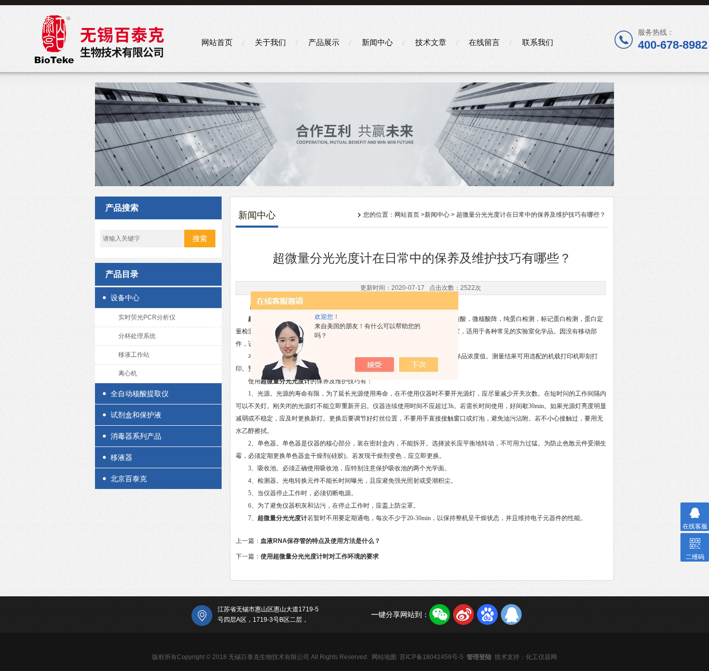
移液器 (121, 457)
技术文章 (430, 42)
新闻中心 (377, 42)
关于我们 (270, 42)
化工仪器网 (541, 657)
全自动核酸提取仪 (140, 393)
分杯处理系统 (137, 336)
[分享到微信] (439, 614)
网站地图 (384, 657)
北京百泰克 (129, 478)
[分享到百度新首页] (487, 614)
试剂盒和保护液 (136, 415)
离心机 (127, 373)
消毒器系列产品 (136, 436)
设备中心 (125, 297)
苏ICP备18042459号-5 (431, 657)
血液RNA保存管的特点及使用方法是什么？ (320, 540)
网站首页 (217, 42)
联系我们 (537, 42)
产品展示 (323, 42)
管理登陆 (479, 657)
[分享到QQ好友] (511, 614)
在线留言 (484, 42)
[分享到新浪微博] (463, 614)
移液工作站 (133, 354)
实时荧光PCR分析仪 (146, 317)
